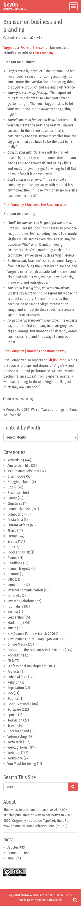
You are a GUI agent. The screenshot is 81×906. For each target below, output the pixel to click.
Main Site (14, 858)
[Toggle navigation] (73, 6)
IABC (10, 579)
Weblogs (13, 753)
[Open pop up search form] (75, 900)
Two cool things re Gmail (59, 409)
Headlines (14, 563)
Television (14, 720)
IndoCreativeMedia (50, 900)
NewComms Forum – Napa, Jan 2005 (33, 639)
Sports (12, 715)
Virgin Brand (57, 360)
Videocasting (17, 736)
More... (61, 826)
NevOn (10, 4)
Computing (15, 514)
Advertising (15, 460)
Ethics (11, 530)
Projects (13, 671)
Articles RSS (16, 847)
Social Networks (19, 704)
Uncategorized (18, 731)
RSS (10, 693)
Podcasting (15, 655)
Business (13, 492)
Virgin (7, 47)
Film (10, 547)
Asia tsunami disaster (23, 471)
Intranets (14, 595)
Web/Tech (14, 742)
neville (38, 38)
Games (12, 558)
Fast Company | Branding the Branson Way (34, 351)
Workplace (15, 758)
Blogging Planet (19, 482)
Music (11, 628)
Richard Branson (32, 47)
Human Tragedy (18, 568)
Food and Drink (18, 552)
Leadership (15, 617)
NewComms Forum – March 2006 (31, 633)
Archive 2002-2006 (51, 895)
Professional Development (27, 666)
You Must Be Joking (21, 763)
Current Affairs (18, 525)
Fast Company (43, 53)
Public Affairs (17, 677)
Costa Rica (15, 520)
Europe (12, 536)
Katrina (12, 612)
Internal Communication (25, 590)
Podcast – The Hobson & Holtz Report (35, 650)
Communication (19, 509)
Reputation (15, 688)
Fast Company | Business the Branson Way (34, 205)
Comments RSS (18, 853)
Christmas (14, 503)
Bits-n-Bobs (16, 476)
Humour (13, 574)
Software (14, 709)
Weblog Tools (17, 747)
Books (12, 487)
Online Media (17, 644)
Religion (13, 682)
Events (12, 541)
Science (13, 698)
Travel (11, 726)
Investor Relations (20, 601)
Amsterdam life (18, 465)
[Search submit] (73, 786)
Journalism (15, 606)
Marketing (14, 623)
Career (12, 498)
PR (9, 660)
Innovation (15, 585)
